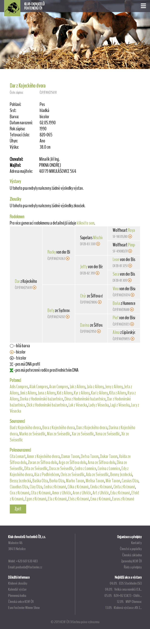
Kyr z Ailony (82, 393)
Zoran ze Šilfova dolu (42, 462)
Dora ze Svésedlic (61, 468)
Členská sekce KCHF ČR (21, 601)
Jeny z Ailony (114, 386)
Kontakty (136, 542)
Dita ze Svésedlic (36, 468)
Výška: (14, 147)
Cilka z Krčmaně (78, 486)
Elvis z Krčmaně (78, 499)
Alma (116, 332)
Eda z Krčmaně (120, 493)
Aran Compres (58, 386)
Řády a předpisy (133, 567)
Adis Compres (19, 386)
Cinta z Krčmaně (124, 486)
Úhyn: (14, 141)
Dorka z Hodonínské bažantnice (41, 399)
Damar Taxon (70, 456)
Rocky (51, 252)
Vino (116, 288)
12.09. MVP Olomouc (129, 601)
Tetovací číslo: (19, 135)
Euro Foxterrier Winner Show (24, 607)
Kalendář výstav (17, 589)
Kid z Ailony (64, 393)
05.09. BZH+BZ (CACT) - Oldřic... (123, 595)
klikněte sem (85, 223)
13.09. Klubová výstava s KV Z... (123, 607)
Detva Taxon (90, 456)
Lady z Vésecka (98, 405)
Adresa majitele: (21, 171)
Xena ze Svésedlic (107, 434)
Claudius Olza (19, 486)
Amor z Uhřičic (61, 493)
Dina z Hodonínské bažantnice (85, 399)
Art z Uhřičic (101, 493)
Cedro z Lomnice (85, 468)
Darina (84, 325)
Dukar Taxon (109, 456)
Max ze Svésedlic (58, 434)
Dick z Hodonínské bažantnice (47, 405)
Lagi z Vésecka (120, 405)
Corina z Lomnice (109, 468)
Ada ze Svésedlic (97, 474)
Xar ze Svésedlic (83, 434)
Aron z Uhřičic (82, 493)
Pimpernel (135, 245)
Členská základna (132, 555)
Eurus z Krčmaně (123, 499)
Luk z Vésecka (78, 405)
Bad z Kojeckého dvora (25, 427)
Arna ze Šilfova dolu (101, 462)
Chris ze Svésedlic (73, 474)
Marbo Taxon (75, 480)
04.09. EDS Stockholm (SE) (126, 583)
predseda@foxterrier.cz (29, 567)
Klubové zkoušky (17, 583)
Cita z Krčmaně (41, 493)
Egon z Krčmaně (35, 499)
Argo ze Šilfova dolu (72, 462)
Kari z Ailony (99, 393)
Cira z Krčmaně (19, 493)
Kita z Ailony (117, 393)
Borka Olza (56, 480)
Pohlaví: (15, 104)
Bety (50, 310)
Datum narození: (21, 123)
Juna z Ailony (46, 393)
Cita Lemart (18, 456)
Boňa (116, 303)
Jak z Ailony (77, 386)
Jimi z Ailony (28, 393)
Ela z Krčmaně (57, 499)
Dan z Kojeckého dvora (91, 427)
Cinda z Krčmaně (101, 486)
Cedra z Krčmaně (55, 486)
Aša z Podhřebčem (46, 474)
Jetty (83, 266)
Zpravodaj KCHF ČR (131, 561)
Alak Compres (38, 386)
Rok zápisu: (17, 129)
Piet (116, 317)
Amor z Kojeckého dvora (43, 456)
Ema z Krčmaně (100, 499)
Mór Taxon (112, 480)
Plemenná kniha (17, 595)
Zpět (18, 508)
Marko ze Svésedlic (32, 434)
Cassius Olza (130, 480)
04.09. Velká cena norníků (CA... (123, 589)
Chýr (83, 296)
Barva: (14, 117)
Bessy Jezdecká (20, 480)
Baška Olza (40, 480)
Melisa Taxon (95, 480)
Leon (116, 259)
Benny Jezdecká (121, 474)
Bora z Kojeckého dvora (58, 427)
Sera (116, 274)
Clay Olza (36, 486)
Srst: (13, 111)
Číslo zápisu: (16, 92)
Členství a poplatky (131, 548)
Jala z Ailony (95, 386)
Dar (17, 281)
